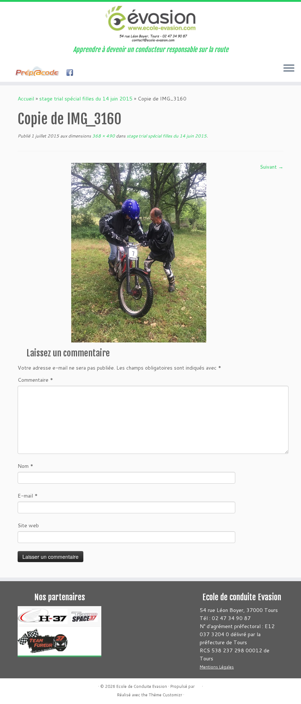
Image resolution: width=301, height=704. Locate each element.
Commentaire (35, 380)
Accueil (26, 98)
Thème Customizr (165, 695)
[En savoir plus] (85, 73)
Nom (25, 466)
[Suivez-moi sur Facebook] (10, 73)
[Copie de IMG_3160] (138, 252)
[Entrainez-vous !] (39, 73)
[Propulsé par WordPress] (198, 685)
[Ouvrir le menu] (288, 68)
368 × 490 (103, 136)
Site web (28, 525)
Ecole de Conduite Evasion (141, 686)
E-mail (28, 495)
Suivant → (271, 166)
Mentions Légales (217, 667)
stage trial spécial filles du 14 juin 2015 (86, 98)
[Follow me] (72, 73)
